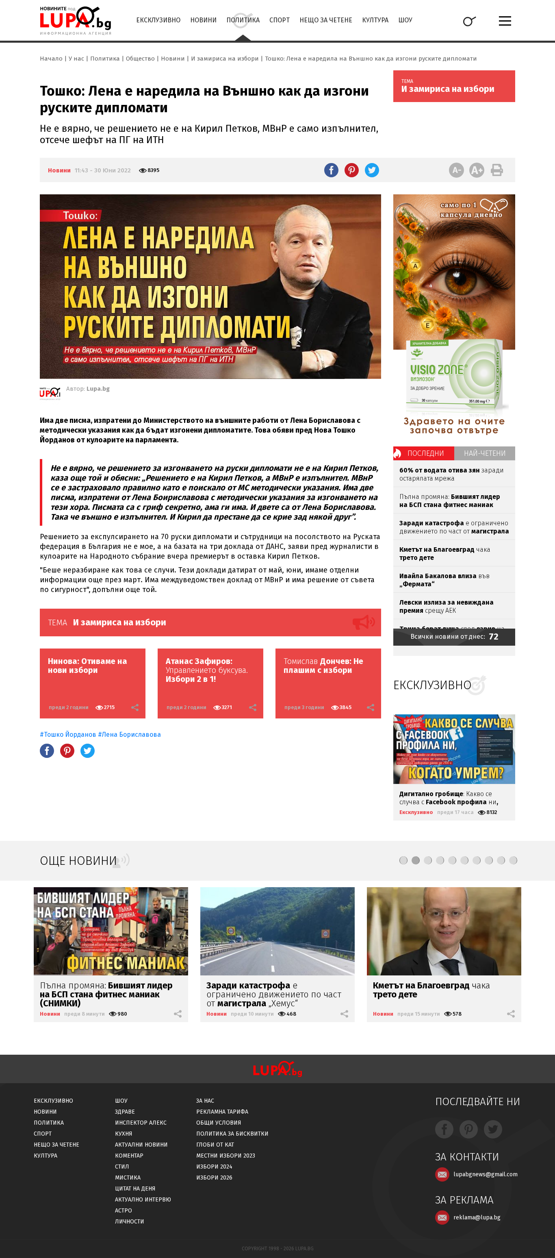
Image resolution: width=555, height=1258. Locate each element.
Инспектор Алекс (141, 1122)
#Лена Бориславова (129, 734)
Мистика (128, 1177)
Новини (203, 20)
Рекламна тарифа (222, 1111)
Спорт (279, 20)
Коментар (129, 1155)
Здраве (125, 1111)
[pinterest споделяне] (352, 170)
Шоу (405, 20)
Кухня (123, 1133)
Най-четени (485, 453)
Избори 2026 (214, 1177)
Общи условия (218, 1122)
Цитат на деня (135, 1188)
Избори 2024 (214, 1166)
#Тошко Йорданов (68, 734)
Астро (123, 1210)
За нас (205, 1100)
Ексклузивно (158, 20)
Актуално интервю (143, 1199)
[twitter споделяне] (372, 170)
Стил (122, 1166)
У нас (76, 58)
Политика (243, 20)
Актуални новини (141, 1144)
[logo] (75, 20)
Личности (129, 1221)
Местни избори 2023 (225, 1155)
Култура (375, 20)
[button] (403, 860)
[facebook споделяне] (331, 170)
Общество (140, 58)
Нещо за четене (325, 20)
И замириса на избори (225, 58)
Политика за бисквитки (232, 1133)
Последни (426, 453)
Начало (51, 58)
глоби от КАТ (215, 1144)
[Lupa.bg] (50, 395)
